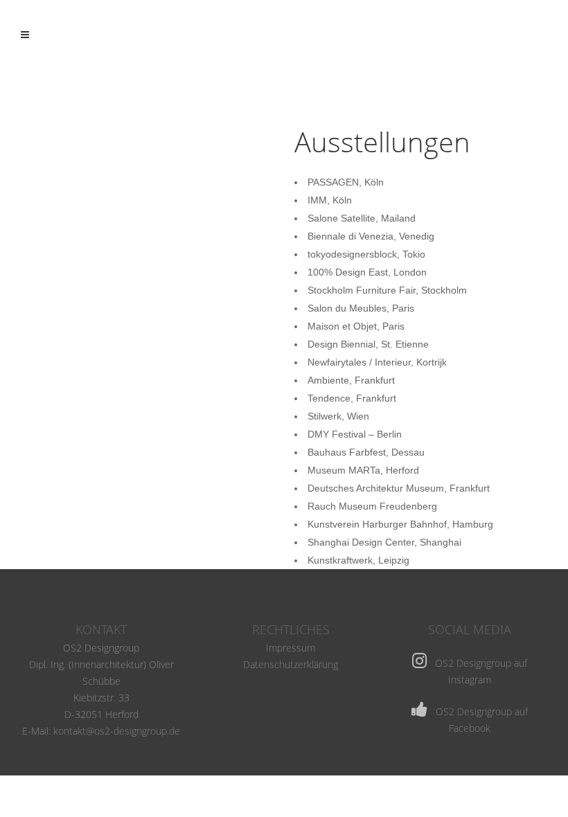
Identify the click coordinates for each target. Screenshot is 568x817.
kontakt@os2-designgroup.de (116, 730)
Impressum (290, 647)
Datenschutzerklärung (290, 664)
